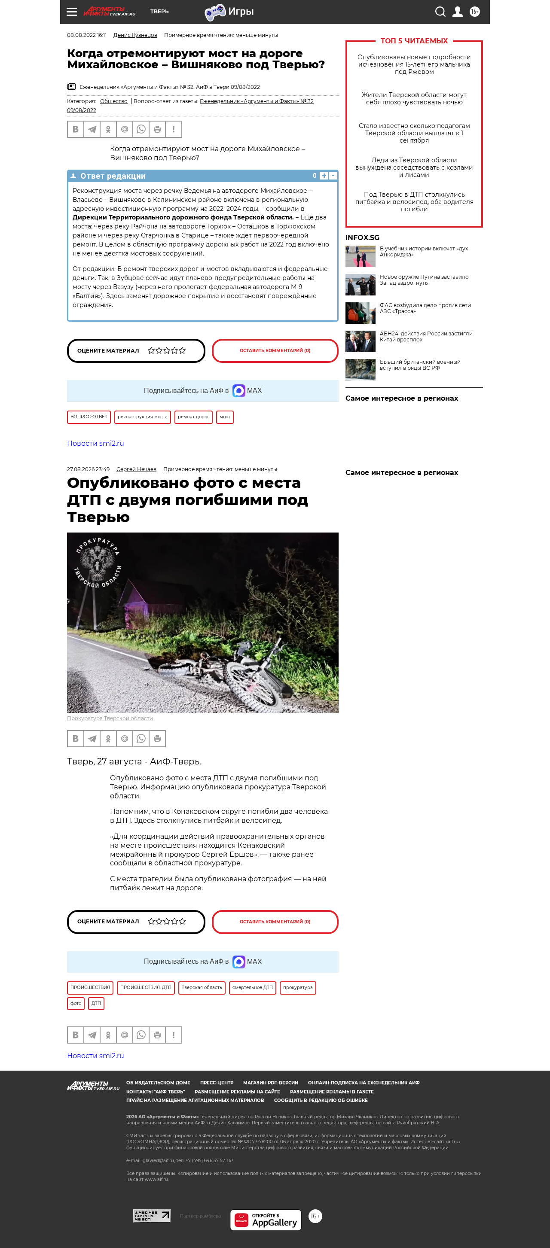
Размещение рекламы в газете (332, 1092)
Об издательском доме (158, 1083)
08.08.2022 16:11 (87, 35)
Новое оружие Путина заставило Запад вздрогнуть (424, 280)
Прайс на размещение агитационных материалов (195, 1100)
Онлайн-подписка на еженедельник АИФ (364, 1083)
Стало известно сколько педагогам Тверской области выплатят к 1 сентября (414, 133)
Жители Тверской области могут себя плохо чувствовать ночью (414, 98)
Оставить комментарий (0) (275, 350)
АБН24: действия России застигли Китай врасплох (426, 337)
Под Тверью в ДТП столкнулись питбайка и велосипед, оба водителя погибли (414, 202)
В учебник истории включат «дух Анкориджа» (424, 252)
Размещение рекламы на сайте (237, 1092)
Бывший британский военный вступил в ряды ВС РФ (420, 365)
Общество (114, 101)
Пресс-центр (216, 1083)
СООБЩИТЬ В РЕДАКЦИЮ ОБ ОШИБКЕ (321, 1100)
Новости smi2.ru (95, 443)
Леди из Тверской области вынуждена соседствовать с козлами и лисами (414, 168)
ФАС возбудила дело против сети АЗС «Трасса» (425, 308)
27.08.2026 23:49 (88, 469)
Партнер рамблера (200, 1215)
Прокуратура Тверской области (110, 718)
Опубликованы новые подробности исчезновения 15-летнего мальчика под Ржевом (414, 65)
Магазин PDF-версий (270, 1083)
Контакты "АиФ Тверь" (155, 1092)
